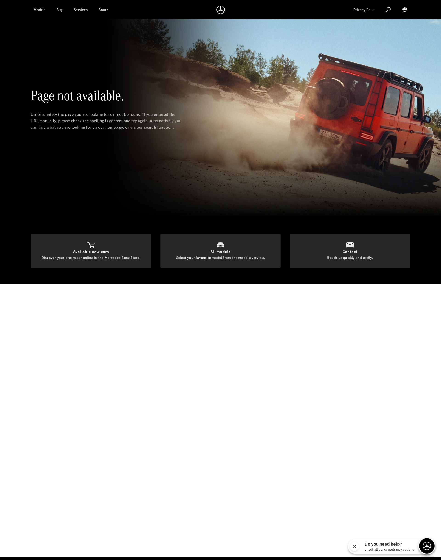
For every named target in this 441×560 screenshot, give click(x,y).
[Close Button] (356, 546)
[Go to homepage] (220, 9)
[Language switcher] (404, 9)
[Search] (388, 9)
